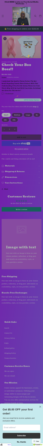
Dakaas (9, 444)
